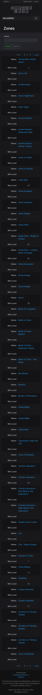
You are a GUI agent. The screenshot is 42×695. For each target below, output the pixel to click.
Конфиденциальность (21, 675)
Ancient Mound (25, 118)
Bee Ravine (23, 373)
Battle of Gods (24, 320)
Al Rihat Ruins (24, 84)
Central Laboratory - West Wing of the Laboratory (27, 508)
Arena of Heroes (25, 168)
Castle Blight (24, 407)
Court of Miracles (26, 654)
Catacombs (23, 429)
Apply (8, 46)
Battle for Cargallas (26, 309)
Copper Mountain (26, 589)
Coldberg (22, 578)
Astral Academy (25, 191)
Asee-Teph (23, 180)
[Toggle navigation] (36, 18)
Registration (28, 1)
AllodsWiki (8, 18)
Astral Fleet (23, 225)
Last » (37, 55)
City (20, 533)
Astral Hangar (24, 275)
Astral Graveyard (25, 264)
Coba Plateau (24, 567)
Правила (21, 677)
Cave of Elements (26, 455)
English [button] (6, 1)
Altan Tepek (23, 107)
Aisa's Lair (22, 73)
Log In (36, 1)
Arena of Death (25, 157)
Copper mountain (26, 600)
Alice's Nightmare (26, 96)
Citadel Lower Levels (27, 522)
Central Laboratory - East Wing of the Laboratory (27, 491)
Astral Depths (24, 213)
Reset (16, 46)
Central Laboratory (26, 466)
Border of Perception (27, 396)
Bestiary (21, 384)
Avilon (21, 297)
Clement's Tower (25, 556)
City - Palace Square (27, 544)
